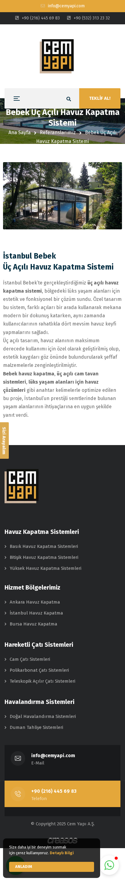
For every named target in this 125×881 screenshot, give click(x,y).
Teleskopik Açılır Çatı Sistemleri (42, 681)
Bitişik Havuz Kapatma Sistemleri (44, 557)
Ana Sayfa (19, 132)
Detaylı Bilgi (62, 853)
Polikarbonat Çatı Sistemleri (39, 670)
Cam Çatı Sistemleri (30, 659)
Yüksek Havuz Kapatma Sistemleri (45, 568)
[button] (109, 865)
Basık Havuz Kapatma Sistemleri (44, 546)
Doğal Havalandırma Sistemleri (43, 716)
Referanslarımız (58, 132)
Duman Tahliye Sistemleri (36, 727)
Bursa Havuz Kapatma (33, 624)
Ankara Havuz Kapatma (35, 602)
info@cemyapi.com (53, 755)
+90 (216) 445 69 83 (53, 791)
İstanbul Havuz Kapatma (36, 613)
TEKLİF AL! (99, 98)
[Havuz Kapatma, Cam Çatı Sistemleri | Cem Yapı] (62, 56)
